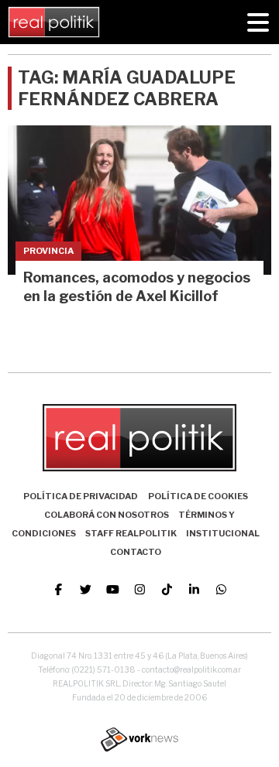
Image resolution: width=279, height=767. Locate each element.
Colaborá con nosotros (106, 514)
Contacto (135, 551)
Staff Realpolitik (131, 533)
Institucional (223, 533)
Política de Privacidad (80, 496)
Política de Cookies (198, 496)
